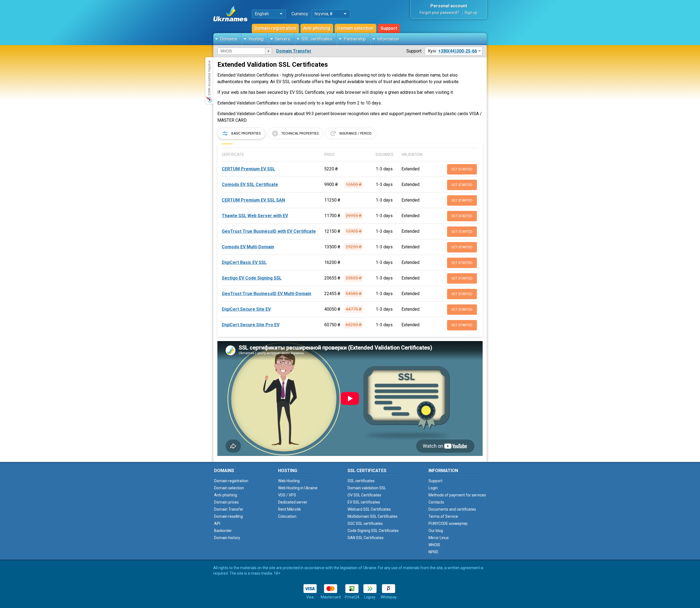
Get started (461, 169)
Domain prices (226, 502)
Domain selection (355, 28)
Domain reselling (228, 516)
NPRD (433, 552)
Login (433, 488)
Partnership (355, 39)
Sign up (471, 12)
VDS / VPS (287, 495)
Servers (282, 39)
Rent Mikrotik (289, 509)
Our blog (435, 530)
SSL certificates (317, 39)
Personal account (448, 5)
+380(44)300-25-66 (457, 51)
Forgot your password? (439, 12)
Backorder (223, 530)
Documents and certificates (452, 509)
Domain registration (275, 28)
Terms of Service (443, 516)
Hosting (256, 39)
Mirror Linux (438, 538)
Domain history (227, 538)
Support (389, 28)
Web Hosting (289, 481)
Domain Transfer (293, 51)
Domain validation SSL (367, 488)
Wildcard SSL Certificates (369, 509)
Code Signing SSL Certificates (373, 530)
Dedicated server (292, 502)
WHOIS (434, 545)
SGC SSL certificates (365, 523)
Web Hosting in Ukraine (297, 488)
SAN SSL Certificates (366, 538)
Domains (228, 39)
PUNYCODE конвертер (448, 523)
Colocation (287, 516)
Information (388, 39)
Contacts (436, 502)
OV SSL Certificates (364, 495)
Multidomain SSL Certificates (373, 516)
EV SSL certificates (364, 502)
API (217, 523)
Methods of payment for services (457, 495)
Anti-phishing (316, 28)
